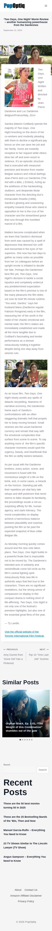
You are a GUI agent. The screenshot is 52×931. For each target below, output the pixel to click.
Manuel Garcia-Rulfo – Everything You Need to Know (24, 832)
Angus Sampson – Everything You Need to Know (24, 858)
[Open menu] (46, 5)
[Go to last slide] (7, 713)
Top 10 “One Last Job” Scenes (39, 654)
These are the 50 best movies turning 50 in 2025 (21, 805)
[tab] (20, 739)
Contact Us (31, 889)
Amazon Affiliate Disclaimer (26, 895)
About (18, 889)
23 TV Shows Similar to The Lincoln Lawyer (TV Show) (25, 845)
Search (6, 764)
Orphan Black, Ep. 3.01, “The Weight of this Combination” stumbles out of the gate (24, 727)
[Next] (44, 713)
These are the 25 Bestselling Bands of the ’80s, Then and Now (25, 818)
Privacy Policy (26, 901)
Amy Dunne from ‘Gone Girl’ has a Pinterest (13, 656)
